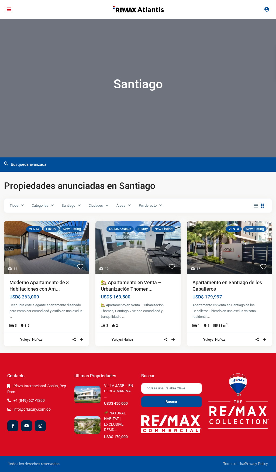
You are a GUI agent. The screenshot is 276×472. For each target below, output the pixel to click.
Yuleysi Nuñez (31, 339)
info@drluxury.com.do (32, 409)
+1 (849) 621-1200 (29, 400)
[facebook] (12, 425)
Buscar (171, 402)
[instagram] (40, 425)
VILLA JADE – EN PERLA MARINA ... (118, 391)
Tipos (14, 205)
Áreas (120, 205)
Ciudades (96, 205)
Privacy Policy (256, 464)
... (10, 317)
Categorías (40, 205)
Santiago (68, 205)
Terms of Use (234, 464)
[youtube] (26, 425)
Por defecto (148, 205)
